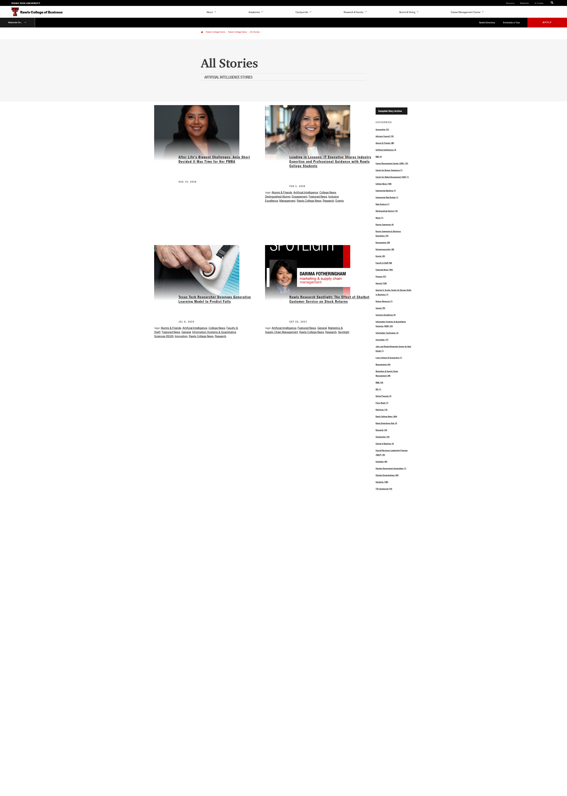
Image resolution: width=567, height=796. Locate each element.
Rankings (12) (382, 409)
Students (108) (382, 482)
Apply (547, 22)
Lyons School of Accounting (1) (389, 357)
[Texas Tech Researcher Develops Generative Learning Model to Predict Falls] (209, 272)
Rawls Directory (487, 22)
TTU (202, 32)
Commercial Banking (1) (386, 190)
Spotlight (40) (381, 461)
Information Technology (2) (387, 333)
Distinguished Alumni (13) (387, 211)
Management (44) (383, 364)
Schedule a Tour (511, 22)
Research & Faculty (353, 12)
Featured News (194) (384, 269)
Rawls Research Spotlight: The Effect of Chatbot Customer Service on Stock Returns (329, 299)
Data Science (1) (382, 204)
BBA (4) (379, 156)
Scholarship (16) (383, 436)
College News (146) (384, 183)
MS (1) (378, 389)
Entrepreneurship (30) (385, 249)
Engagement (299, 196)
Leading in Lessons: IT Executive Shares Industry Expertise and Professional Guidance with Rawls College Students (330, 161)
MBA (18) (379, 382)
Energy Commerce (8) (385, 224)
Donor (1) (379, 217)
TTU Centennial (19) (384, 488)
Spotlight (343, 332)
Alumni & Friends (282, 192)
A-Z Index (539, 3)
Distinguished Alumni (277, 196)
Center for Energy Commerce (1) (389, 170)
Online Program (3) (383, 396)
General (186, 332)
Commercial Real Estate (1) (387, 197)
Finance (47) (381, 276)
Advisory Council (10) (385, 136)
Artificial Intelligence (305, 192)
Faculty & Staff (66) (384, 263)
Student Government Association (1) (391, 468)
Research (328, 201)
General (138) (381, 283)
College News (327, 192)
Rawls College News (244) (386, 416)
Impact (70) (380, 308)
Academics (254, 12)
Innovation (181, 336)
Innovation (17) (382, 339)
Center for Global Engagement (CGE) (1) (392, 177)
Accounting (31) (382, 129)
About (210, 12)
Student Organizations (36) (387, 475)
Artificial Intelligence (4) (386, 150)
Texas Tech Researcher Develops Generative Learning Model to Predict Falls (215, 299)
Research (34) (381, 430)
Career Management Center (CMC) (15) (392, 163)
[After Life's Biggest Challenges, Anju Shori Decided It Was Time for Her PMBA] (209, 132)
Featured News (318, 196)
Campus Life (301, 12)
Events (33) (380, 256)
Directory (510, 3)
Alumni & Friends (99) (385, 143)
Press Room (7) (382, 403)
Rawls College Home (215, 32)
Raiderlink (524, 3)
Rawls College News (237, 32)
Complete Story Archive (390, 110)
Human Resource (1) (384, 301)
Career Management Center (465, 12)
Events (339, 201)
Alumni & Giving (407, 12)
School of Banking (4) (385, 443)
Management (287, 201)
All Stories (255, 32)
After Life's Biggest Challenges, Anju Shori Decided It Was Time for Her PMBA (214, 159)
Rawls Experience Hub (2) (386, 423)
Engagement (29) (383, 242)
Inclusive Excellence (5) (386, 315)
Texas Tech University (25, 2)
